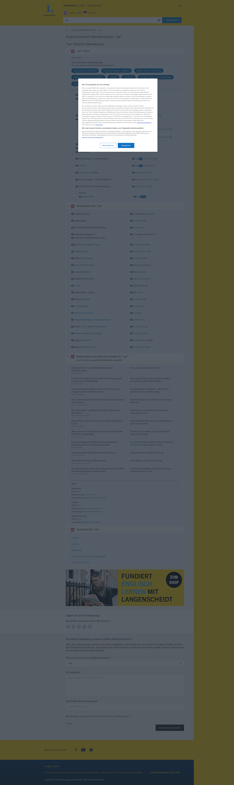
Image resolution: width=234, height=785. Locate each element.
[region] (117, 115)
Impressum (99, 125)
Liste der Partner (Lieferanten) (92, 137)
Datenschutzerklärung (144, 122)
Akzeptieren (126, 145)
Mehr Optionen (108, 145)
